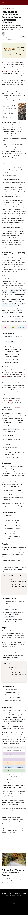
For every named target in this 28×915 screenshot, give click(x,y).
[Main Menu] (25, 2)
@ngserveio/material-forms (9, 400)
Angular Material (15, 407)
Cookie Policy (18, 900)
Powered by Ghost (14, 903)
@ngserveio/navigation (8, 403)
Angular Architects (7, 127)
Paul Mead (5, 38)
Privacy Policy (10, 900)
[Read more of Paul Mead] (3, 34)
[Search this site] (22, 2)
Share (23, 36)
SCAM (10, 347)
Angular (4, 8)
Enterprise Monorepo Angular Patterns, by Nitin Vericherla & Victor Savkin (13, 69)
